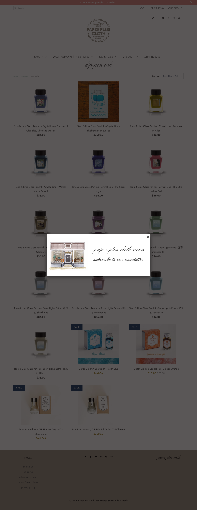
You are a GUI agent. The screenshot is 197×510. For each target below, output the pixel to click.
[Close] (148, 237)
